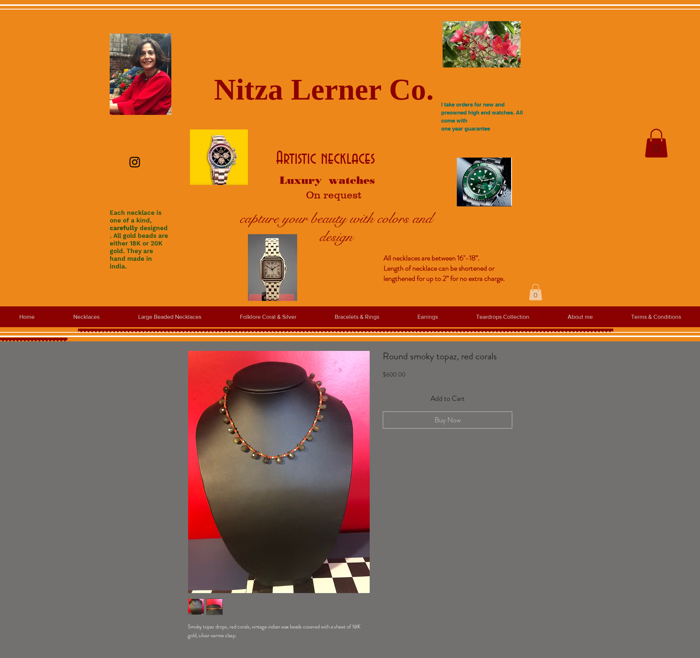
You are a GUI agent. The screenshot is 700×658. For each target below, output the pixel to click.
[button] (656, 143)
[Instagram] (135, 162)
